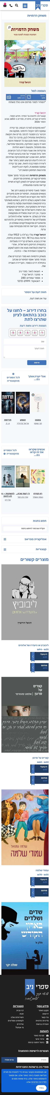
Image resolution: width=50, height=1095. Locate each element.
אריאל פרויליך (23, 423)
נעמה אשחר (38, 497)
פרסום (36, 362)
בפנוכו (38, 420)
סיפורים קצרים (39, 119)
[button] (25, 5)
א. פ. (8, 423)
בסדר (41, 1088)
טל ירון (8, 500)
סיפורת (28, 119)
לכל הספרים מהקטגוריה (13, 379)
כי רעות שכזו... (23, 493)
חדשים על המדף (29, 116)
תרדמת (7, 420)
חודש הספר (15, 116)
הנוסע (23, 420)
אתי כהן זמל (23, 497)
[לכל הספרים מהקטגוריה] (13, 374)
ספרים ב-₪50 (17, 119)
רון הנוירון (37, 493)
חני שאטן (38, 423)
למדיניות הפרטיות (39, 1082)
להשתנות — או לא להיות (7, 494)
